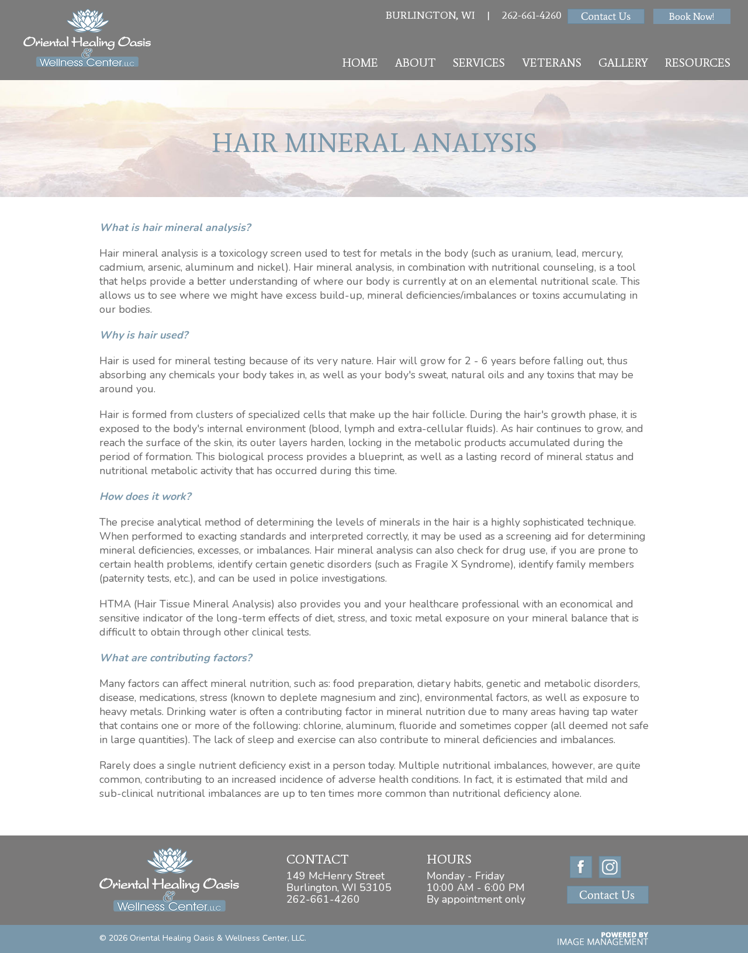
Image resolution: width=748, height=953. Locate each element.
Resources (697, 63)
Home (360, 63)
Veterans (551, 63)
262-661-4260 (532, 15)
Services (479, 63)
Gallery (623, 63)
